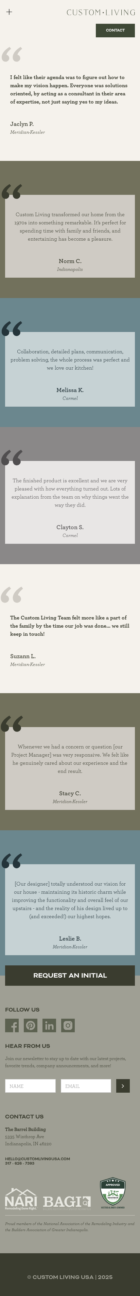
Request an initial (70, 975)
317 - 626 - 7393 (19, 1164)
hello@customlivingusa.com (37, 1159)
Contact (115, 30)
